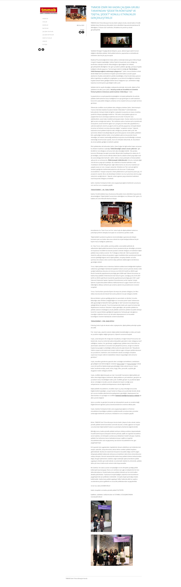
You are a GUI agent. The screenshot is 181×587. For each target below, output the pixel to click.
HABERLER (45, 18)
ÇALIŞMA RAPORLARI (48, 35)
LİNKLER (44, 41)
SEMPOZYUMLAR (47, 38)
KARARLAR (45, 25)
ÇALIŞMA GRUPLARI (47, 31)
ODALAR (44, 22)
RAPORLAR (45, 28)
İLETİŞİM (44, 44)
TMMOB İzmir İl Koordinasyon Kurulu (48, 7)
